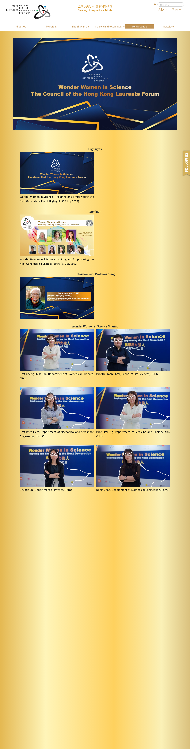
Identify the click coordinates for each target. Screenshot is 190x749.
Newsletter (169, 26)
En (180, 9)
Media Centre (139, 26)
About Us (21, 26)
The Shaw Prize (80, 26)
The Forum (50, 26)
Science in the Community (110, 26)
